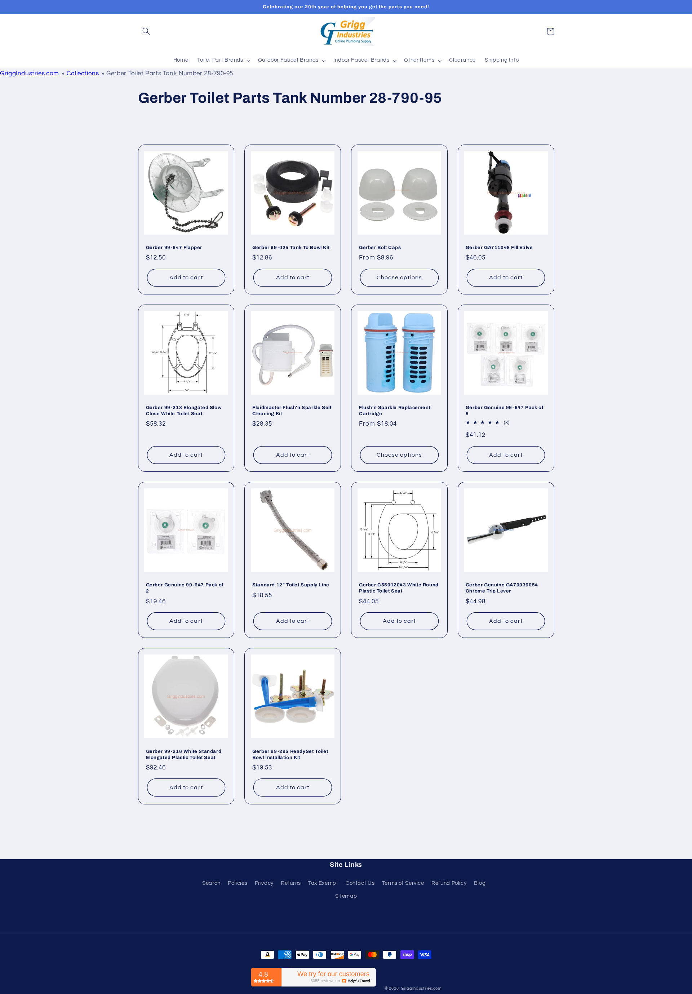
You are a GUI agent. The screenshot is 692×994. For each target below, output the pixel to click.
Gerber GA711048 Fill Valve (499, 247)
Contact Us (360, 883)
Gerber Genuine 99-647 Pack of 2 (184, 588)
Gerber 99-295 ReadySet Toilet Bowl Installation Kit (290, 754)
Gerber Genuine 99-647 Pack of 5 (504, 410)
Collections (83, 73)
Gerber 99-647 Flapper (174, 247)
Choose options (399, 277)
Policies (237, 883)
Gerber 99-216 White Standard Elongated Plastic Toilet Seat (184, 754)
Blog (480, 883)
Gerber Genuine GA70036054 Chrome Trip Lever (502, 588)
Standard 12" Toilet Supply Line (290, 584)
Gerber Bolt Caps (380, 247)
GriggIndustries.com (29, 73)
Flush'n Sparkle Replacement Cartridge (394, 410)
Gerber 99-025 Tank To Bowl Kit (290, 247)
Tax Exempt (323, 883)
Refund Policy (448, 883)
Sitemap (346, 896)
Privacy (264, 883)
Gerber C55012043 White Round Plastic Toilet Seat (399, 588)
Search (211, 883)
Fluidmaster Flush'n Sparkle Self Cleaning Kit (291, 410)
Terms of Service (403, 883)
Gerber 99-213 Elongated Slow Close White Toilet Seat (184, 410)
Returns (291, 883)
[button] (146, 31)
